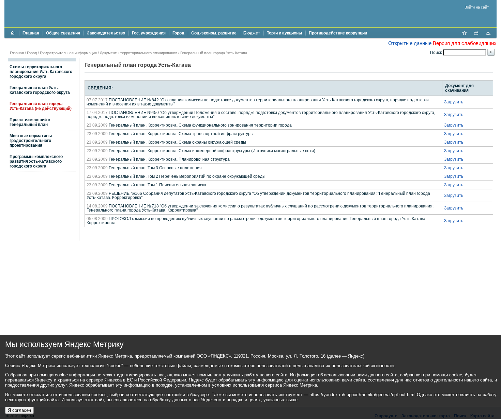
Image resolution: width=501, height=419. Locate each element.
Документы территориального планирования (138, 53)
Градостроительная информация (68, 53)
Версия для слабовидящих (465, 43)
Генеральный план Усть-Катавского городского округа (40, 90)
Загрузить (453, 102)
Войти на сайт (477, 7)
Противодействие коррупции (338, 33)
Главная (30, 33)
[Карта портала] (488, 33)
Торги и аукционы (284, 33)
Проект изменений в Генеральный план (30, 122)
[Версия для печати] (476, 33)
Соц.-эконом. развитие (214, 33)
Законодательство (106, 33)
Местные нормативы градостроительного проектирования (31, 140)
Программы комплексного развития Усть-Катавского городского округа (36, 161)
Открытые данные (409, 43)
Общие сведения (63, 33)
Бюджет (251, 33)
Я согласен (19, 410)
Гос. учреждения (149, 33)
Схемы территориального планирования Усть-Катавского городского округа (41, 71)
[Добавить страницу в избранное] (464, 33)
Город (178, 33)
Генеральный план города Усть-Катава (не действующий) (41, 106)
